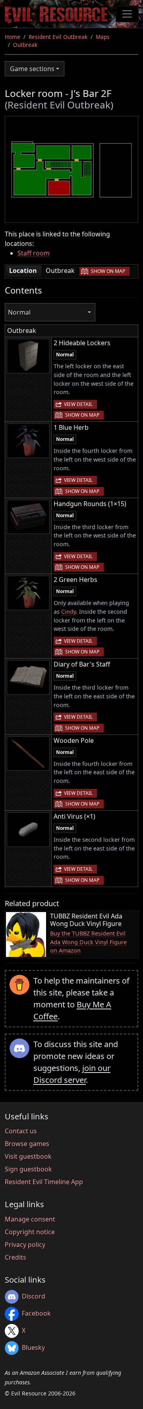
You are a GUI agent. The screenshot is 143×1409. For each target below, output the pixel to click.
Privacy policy (25, 1244)
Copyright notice (30, 1231)
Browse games (27, 1143)
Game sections (32, 68)
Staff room (33, 253)
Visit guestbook (28, 1156)
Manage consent (30, 1219)
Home (12, 37)
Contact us (21, 1131)
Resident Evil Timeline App (44, 1181)
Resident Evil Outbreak (58, 37)
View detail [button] (78, 404)
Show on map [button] (108, 271)
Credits (15, 1257)
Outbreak (25, 44)
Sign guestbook (28, 1169)
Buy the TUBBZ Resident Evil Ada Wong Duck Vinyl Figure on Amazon (88, 942)
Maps (103, 37)
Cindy (68, 611)
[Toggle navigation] (127, 14)
